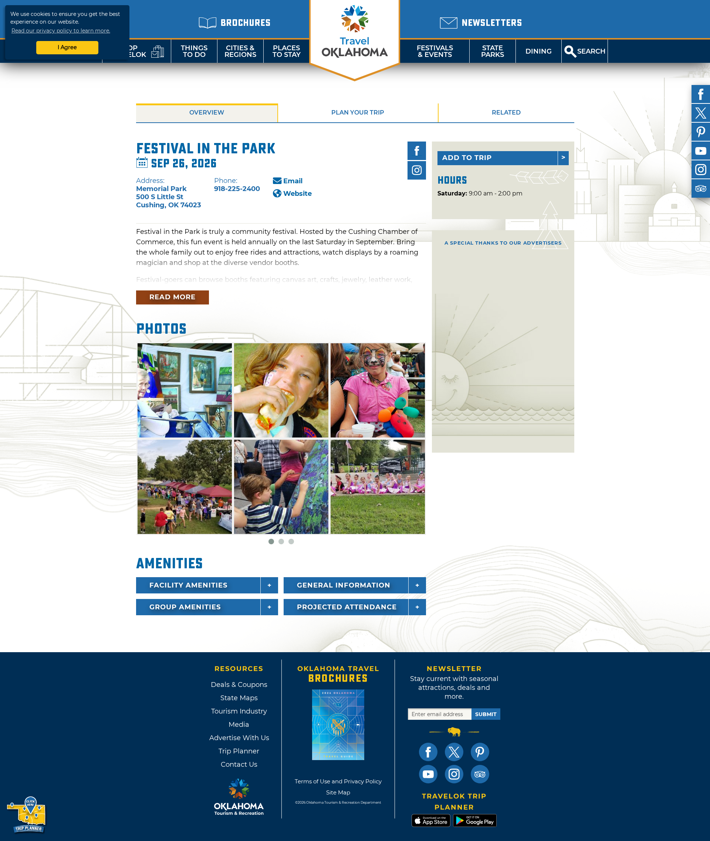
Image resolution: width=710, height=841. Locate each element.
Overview (206, 112)
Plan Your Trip (357, 112)
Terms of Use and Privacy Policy (338, 781)
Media (239, 725)
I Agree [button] (67, 47)
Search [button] (591, 51)
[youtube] (701, 151)
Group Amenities (185, 607)
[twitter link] (454, 752)
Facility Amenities (188, 585)
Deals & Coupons (239, 685)
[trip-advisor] (701, 188)
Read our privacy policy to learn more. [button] (60, 30)
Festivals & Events (435, 51)
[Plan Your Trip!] (27, 814)
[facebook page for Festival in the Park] (417, 151)
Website (297, 194)
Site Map (338, 792)
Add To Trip (467, 158)
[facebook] (701, 94)
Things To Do (194, 51)
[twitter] (701, 113)
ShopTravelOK (127, 51)
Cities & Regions (240, 51)
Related (506, 112)
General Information (343, 585)
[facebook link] (428, 752)
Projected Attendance (347, 607)
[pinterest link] (480, 752)
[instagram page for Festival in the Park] (417, 170)
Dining (538, 51)
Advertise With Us (238, 738)
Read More (172, 297)
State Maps (239, 698)
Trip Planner (239, 751)
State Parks (492, 51)
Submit (486, 714)
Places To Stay (287, 51)
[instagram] (701, 169)
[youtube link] (428, 774)
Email (292, 181)
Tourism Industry (239, 711)
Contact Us (239, 764)
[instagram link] (454, 774)
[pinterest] (701, 132)
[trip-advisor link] (480, 774)
